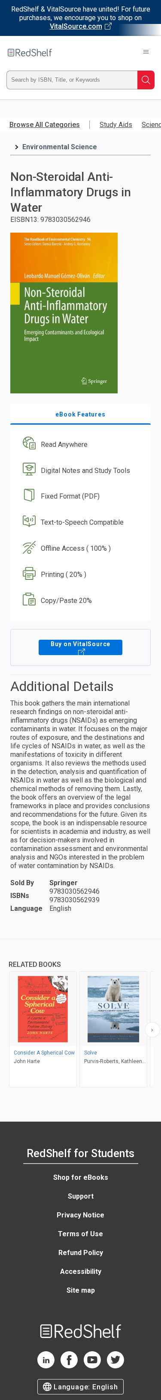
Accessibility (80, 1271)
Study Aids (116, 125)
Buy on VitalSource (80, 644)
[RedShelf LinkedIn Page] (46, 1366)
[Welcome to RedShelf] (29, 52)
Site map (81, 1290)
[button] (79, 444)
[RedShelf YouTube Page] (92, 1366)
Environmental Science (59, 147)
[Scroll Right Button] (152, 1029)
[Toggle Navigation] (146, 53)
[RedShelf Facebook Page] (69, 1366)
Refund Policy (80, 1253)
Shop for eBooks (80, 1177)
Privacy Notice (80, 1215)
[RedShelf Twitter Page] (115, 1366)
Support (81, 1196)
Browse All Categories (44, 125)
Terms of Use (80, 1234)
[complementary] (80, 1014)
